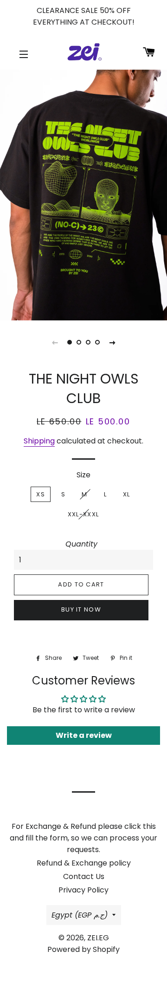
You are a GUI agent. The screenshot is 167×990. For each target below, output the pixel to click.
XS (40, 494)
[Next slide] (112, 342)
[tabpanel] (83, 195)
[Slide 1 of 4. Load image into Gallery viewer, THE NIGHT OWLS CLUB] (69, 342)
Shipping (39, 441)
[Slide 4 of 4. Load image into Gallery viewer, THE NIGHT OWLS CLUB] (97, 342)
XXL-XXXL (83, 514)
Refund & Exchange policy (84, 863)
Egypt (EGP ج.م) (79, 915)
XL (126, 494)
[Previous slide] (55, 342)
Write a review (84, 735)
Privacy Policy (83, 890)
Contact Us (83, 876)
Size (83, 474)
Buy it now (81, 609)
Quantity (81, 544)
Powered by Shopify (83, 949)
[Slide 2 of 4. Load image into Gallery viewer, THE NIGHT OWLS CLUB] (79, 342)
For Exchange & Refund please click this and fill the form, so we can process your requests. (83, 838)
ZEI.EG (98, 937)
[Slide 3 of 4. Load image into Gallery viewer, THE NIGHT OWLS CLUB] (88, 342)
